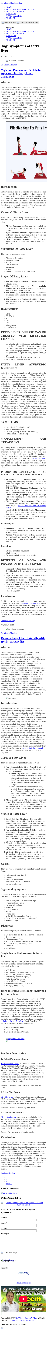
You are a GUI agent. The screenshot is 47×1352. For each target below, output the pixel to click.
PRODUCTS (11, 14)
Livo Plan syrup (7, 1097)
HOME (9, 7)
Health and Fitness (24, 1283)
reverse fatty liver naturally (33, 748)
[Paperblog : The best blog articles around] (24, 1274)
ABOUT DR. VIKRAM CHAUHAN (20, 9)
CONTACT (10, 18)
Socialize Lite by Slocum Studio (21, 1320)
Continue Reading (8, 621)
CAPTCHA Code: (8, 1261)
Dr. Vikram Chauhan (9, 65)
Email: (4, 1223)
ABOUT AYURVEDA (15, 11)
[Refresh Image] (7, 1260)
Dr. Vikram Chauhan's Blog (11, 3)
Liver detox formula (8, 1117)
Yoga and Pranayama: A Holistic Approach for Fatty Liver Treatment (21, 73)
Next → (9, 1184)
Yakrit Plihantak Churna (10, 1064)
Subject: (4, 1228)
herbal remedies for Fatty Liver (12, 1021)
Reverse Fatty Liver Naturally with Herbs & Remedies (23, 640)
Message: (5, 1234)
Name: (4, 1218)
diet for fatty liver (38, 458)
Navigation (34, 22)
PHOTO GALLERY (14, 16)
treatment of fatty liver (31, 603)
